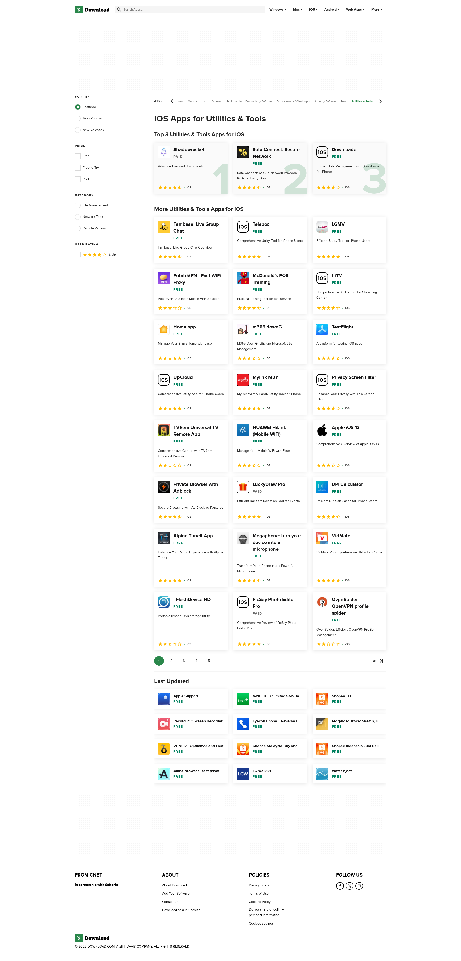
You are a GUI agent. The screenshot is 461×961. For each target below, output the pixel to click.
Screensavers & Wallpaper (293, 101)
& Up (112, 254)
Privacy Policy (259, 885)
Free (86, 156)
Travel (344, 101)
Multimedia (234, 101)
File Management (95, 205)
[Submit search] (119, 9)
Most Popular (92, 118)
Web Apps (354, 9)
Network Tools (93, 217)
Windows (276, 9)
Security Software (325, 101)
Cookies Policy (260, 902)
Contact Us (170, 902)
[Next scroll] (380, 101)
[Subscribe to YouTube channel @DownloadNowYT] (359, 886)
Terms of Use (259, 894)
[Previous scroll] (172, 101)
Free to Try (91, 168)
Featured (89, 107)
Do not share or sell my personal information (266, 912)
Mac (296, 9)
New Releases (93, 130)
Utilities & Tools (362, 101)
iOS (312, 9)
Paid (86, 179)
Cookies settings (261, 923)
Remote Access (94, 228)
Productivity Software (259, 101)
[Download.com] (92, 9)
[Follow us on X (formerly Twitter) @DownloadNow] (349, 886)
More (375, 9)
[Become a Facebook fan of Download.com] (340, 886)
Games (192, 101)
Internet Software (212, 101)
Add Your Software (176, 894)
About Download (174, 885)
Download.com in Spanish (181, 910)
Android (330, 9)
